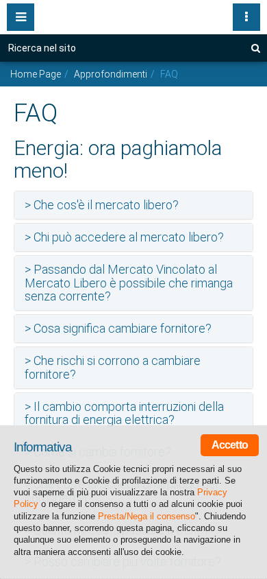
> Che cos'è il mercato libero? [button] (102, 205)
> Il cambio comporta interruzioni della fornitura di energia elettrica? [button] (124, 413)
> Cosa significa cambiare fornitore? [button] (118, 328)
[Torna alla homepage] (133, 13)
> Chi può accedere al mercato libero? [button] (124, 237)
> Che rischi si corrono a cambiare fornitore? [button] (113, 367)
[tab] (133, 205)
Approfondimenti (110, 74)
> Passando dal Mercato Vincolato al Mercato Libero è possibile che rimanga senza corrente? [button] (129, 283)
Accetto (230, 445)
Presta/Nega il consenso (146, 516)
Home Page (35, 74)
